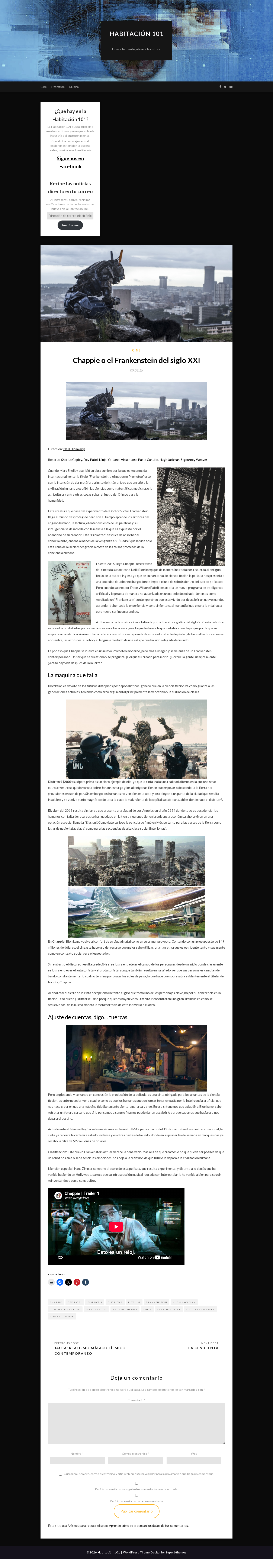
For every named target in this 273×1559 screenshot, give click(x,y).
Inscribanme (70, 225)
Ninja (102, 460)
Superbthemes (176, 1552)
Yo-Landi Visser (119, 460)
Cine (44, 87)
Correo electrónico (135, 1453)
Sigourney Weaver (194, 460)
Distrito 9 (115, 1302)
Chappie (56, 1302)
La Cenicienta (203, 1348)
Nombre (77, 1453)
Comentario (136, 1400)
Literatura (58, 87)
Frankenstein (156, 1302)
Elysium (134, 1302)
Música (74, 87)
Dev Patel (90, 460)
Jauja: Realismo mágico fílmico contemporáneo (90, 1350)
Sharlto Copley (71, 460)
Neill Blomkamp (74, 449)
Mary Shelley (96, 1309)
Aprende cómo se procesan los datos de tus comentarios (148, 1525)
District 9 (94, 1302)
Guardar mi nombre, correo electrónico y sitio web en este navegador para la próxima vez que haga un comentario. (139, 1474)
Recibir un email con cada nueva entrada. (136, 1501)
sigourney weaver (200, 1309)
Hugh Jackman (170, 460)
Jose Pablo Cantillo (144, 460)
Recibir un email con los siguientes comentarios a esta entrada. (136, 1489)
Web (194, 1453)
